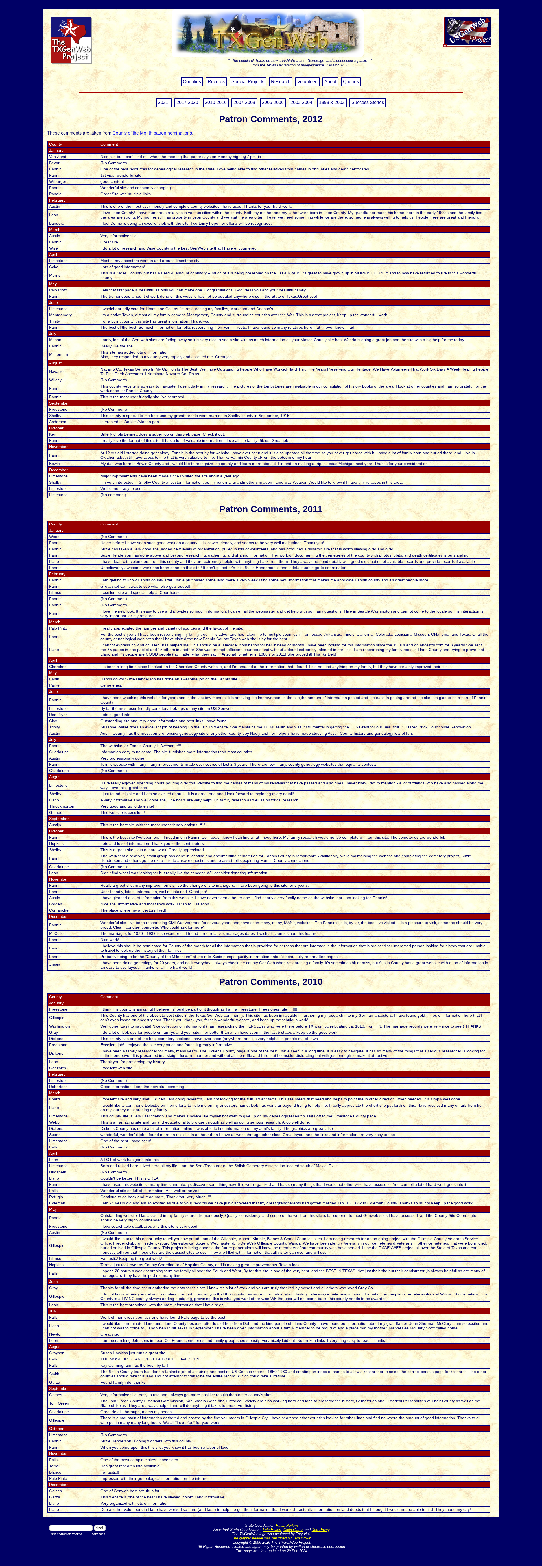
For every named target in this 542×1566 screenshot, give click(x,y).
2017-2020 (187, 102)
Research (280, 81)
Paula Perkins (287, 1525)
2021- (164, 102)
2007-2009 (244, 102)
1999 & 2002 (332, 102)
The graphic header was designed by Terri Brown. (272, 1538)
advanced (98, 1533)
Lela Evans (272, 1530)
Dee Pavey (320, 1530)
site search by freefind (66, 1533)
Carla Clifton (293, 1530)
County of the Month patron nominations (152, 133)
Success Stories (367, 102)
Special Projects (247, 81)
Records (216, 81)
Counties (192, 81)
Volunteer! (307, 81)
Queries (351, 81)
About (330, 81)
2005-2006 (273, 102)
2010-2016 (216, 102)
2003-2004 (301, 102)
